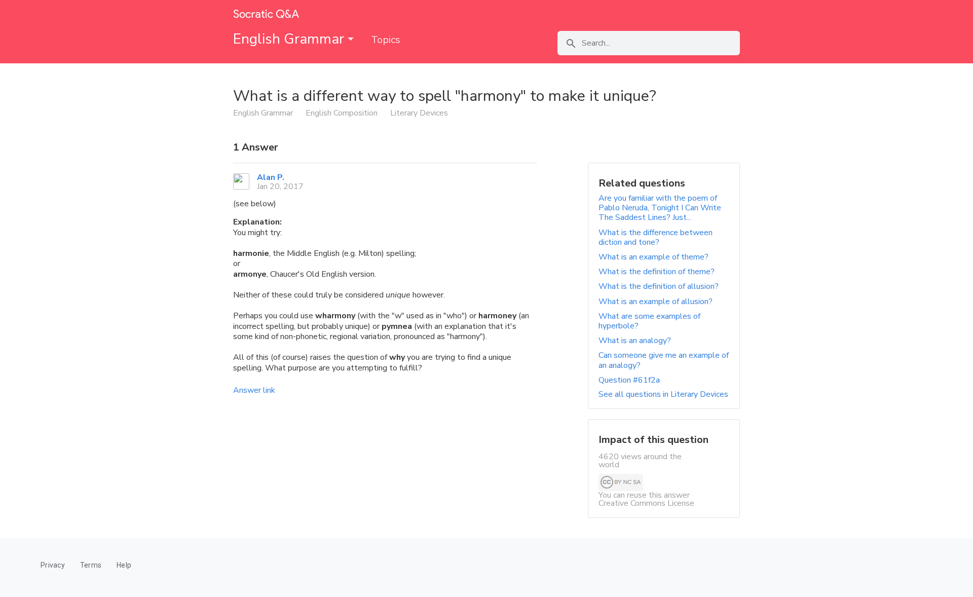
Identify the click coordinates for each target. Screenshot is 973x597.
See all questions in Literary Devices (663, 394)
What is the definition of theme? (656, 271)
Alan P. (270, 177)
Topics (385, 40)
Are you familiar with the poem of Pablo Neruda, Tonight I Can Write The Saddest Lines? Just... (659, 208)
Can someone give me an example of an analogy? (663, 360)
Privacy (53, 565)
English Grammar (290, 39)
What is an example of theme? (653, 257)
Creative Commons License (646, 503)
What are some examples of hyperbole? (649, 321)
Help (124, 565)
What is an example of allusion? (655, 301)
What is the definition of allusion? (658, 286)
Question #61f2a (629, 380)
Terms (90, 565)
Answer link (254, 390)
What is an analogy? (634, 340)
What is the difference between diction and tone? (655, 237)
